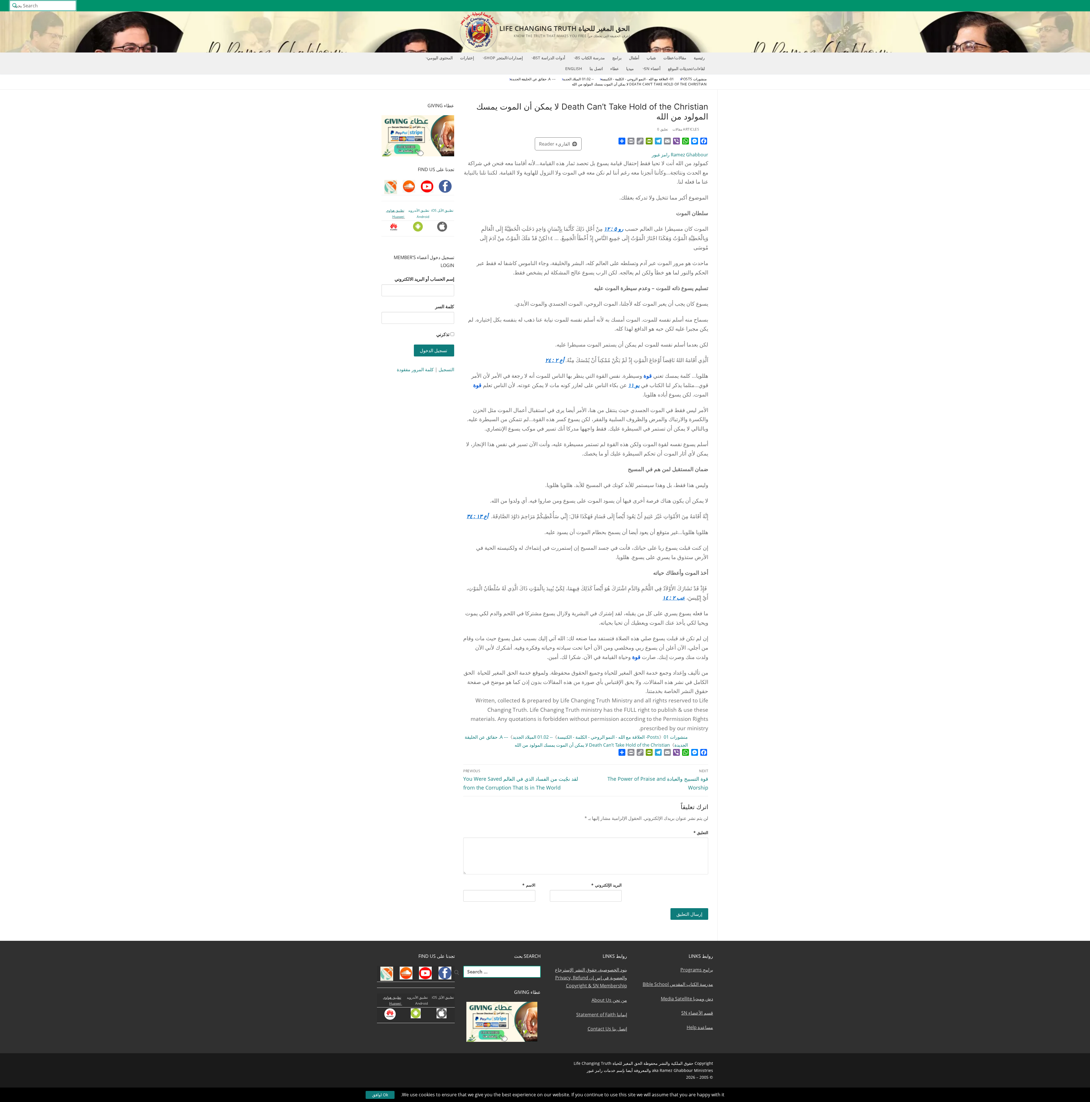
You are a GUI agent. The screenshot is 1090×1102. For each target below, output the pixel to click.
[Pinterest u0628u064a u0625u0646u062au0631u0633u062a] (1014, 5)
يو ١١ (634, 385)
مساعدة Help (700, 1027)
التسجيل (446, 369)
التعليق (700, 832)
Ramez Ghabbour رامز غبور (680, 155)
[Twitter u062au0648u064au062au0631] (1045, 5)
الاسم (528, 885)
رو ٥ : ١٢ (613, 228)
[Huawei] (984, 5)
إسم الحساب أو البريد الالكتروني (424, 279)
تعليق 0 (662, 129)
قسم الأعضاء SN (697, 1013)
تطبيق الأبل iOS (442, 210)
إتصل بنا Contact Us (607, 1029)
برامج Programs (696, 970)
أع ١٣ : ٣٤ (477, 516)
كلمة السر (444, 306)
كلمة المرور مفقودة (415, 369)
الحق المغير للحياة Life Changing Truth (564, 28)
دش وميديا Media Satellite (687, 999)
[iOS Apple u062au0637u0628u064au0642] (993, 5)
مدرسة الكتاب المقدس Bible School (678, 984)
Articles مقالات (685, 129)
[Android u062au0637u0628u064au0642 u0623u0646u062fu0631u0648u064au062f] (1003, 5)
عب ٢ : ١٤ (674, 597)
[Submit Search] (14, 6)
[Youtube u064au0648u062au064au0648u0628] (1066, 5)
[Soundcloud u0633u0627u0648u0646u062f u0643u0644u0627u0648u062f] (1055, 5)
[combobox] (42, 5)
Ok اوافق (380, 1094)
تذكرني (442, 334)
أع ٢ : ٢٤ (554, 360)
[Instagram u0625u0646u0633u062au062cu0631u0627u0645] (1035, 5)
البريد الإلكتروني (606, 885)
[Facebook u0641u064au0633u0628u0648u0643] (1075, 5)
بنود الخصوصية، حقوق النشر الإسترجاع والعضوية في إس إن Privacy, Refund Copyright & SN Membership (591, 978)
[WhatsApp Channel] (1024, 5)
